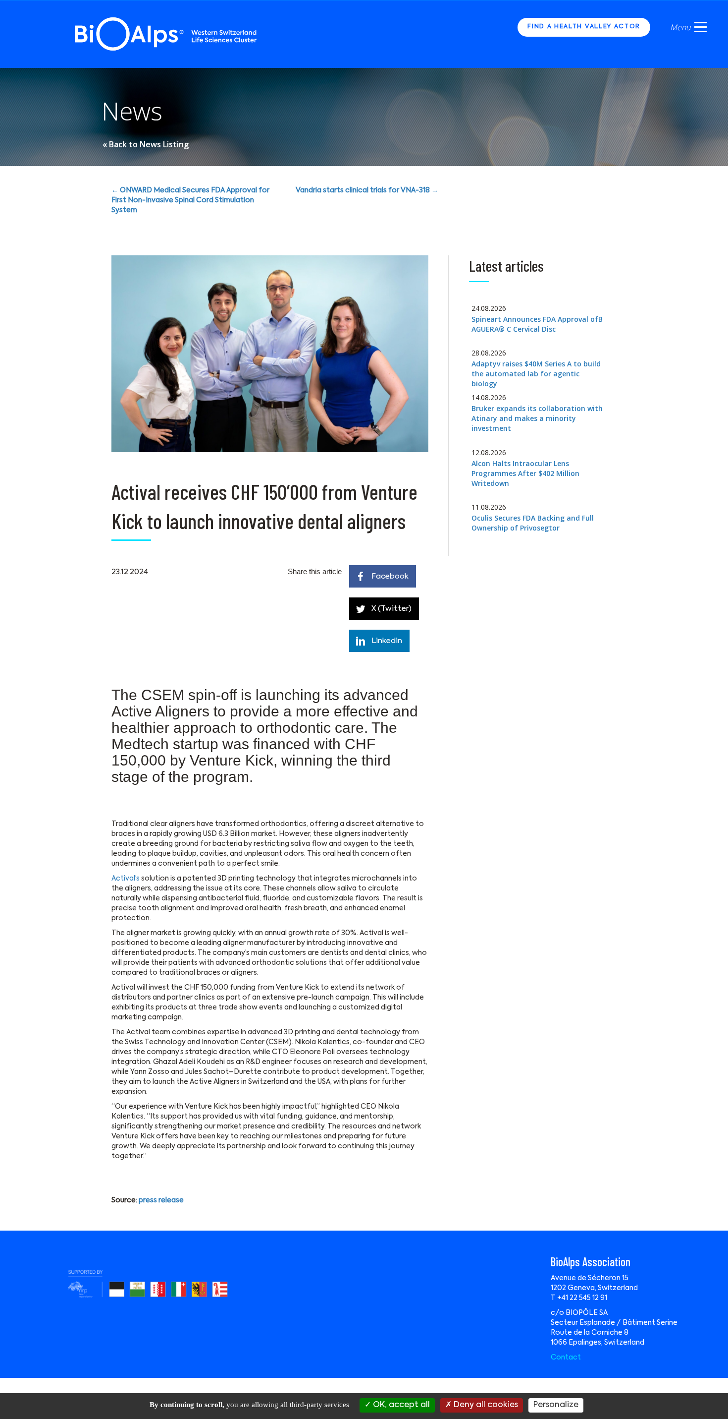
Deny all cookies (485, 1405)
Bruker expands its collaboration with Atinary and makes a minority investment (537, 418)
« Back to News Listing (146, 144)
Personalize (555, 1405)
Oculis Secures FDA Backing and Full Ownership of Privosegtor (532, 522)
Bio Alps (166, 34)
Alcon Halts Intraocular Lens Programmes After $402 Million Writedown (525, 473)
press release (161, 1200)
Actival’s (125, 878)
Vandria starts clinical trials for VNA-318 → (367, 190)
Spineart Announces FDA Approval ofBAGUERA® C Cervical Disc (537, 324)
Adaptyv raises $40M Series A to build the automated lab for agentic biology (536, 373)
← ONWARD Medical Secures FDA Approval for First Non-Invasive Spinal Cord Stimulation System (190, 200)
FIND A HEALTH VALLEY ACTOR (583, 27)
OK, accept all (400, 1405)
